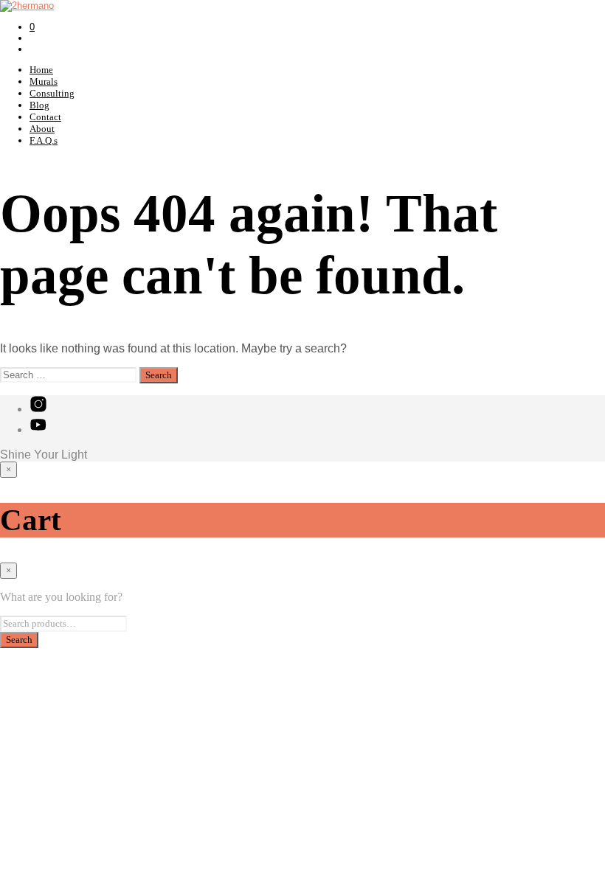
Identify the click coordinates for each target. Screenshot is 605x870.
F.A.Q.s (44, 140)
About (42, 128)
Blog (39, 105)
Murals (44, 81)
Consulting (52, 93)
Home (41, 69)
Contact (45, 116)
